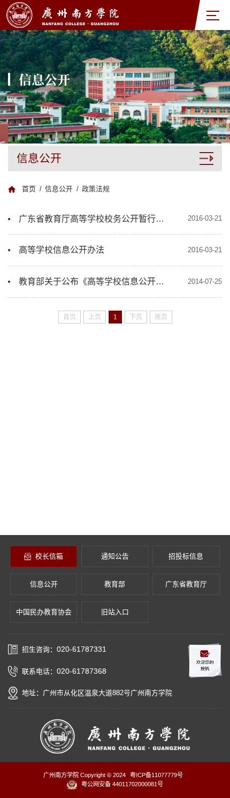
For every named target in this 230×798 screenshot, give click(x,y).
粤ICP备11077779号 (156, 775)
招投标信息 (185, 556)
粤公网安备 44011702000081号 (122, 784)
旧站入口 (115, 612)
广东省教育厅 (186, 584)
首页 (29, 189)
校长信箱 (49, 556)
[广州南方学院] (62, 14)
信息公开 (59, 189)
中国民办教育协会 (44, 612)
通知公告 (115, 556)
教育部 (114, 584)
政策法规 (96, 189)
